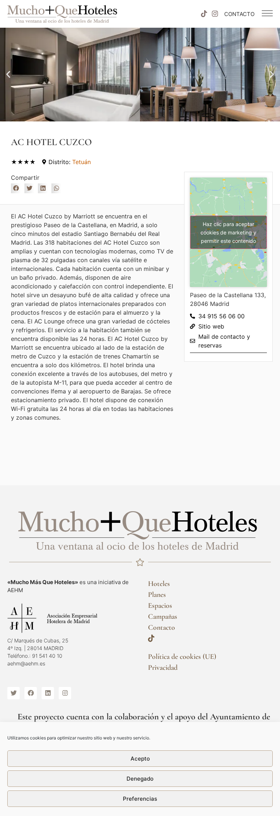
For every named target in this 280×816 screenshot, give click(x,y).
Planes (157, 594)
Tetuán (81, 162)
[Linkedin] (48, 693)
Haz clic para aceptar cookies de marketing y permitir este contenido (228, 232)
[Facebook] (30, 693)
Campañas (162, 616)
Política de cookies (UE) (182, 656)
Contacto (161, 627)
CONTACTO (239, 14)
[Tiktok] (203, 13)
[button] (8, 74)
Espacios (160, 605)
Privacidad (163, 667)
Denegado (140, 778)
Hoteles (159, 583)
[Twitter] (13, 693)
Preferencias (140, 798)
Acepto (140, 758)
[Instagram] (215, 13)
